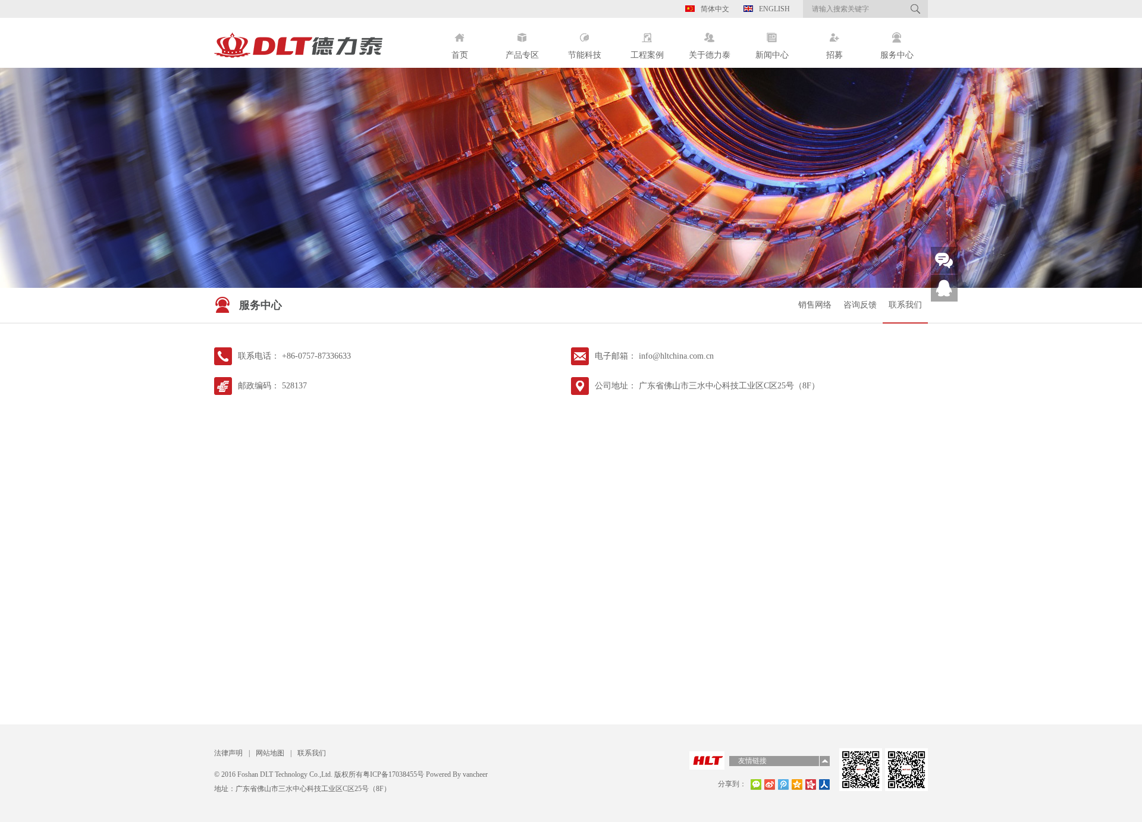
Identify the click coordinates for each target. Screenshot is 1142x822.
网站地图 (270, 753)
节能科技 (584, 55)
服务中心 (897, 55)
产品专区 (522, 55)
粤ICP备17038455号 (393, 774)
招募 (834, 55)
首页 (459, 55)
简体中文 (715, 9)
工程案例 (647, 55)
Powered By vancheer (456, 774)
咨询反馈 (860, 304)
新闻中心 (772, 55)
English (774, 9)
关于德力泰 (709, 55)
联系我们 (905, 304)
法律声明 (228, 753)
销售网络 (815, 304)
